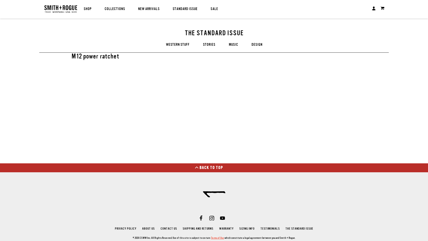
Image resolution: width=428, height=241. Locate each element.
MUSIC (233, 45)
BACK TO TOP (211, 167)
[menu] (169, 9)
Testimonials (270, 229)
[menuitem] (87, 9)
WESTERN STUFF (177, 45)
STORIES (209, 45)
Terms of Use (217, 237)
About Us (148, 229)
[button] (374, 8)
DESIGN (256, 45)
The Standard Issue (299, 229)
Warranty (226, 229)
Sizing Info (247, 229)
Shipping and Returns (198, 229)
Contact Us (168, 229)
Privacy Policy (125, 229)
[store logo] (61, 9)
